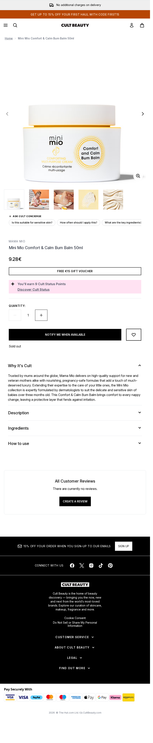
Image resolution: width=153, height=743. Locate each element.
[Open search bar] (15, 25)
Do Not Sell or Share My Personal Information (75, 624)
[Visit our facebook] (72, 565)
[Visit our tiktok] (101, 565)
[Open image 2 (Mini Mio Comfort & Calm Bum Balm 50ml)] (39, 200)
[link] (131, 25)
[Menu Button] (5, 25)
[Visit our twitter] (81, 565)
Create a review (75, 501)
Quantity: (17, 305)
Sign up (123, 546)
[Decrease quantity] (15, 315)
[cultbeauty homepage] (75, 25)
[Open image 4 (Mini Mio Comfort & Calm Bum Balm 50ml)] (88, 200)
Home (9, 38)
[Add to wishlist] (133, 335)
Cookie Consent (75, 618)
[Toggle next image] (143, 114)
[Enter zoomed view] (138, 176)
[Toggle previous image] (7, 114)
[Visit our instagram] (91, 565)
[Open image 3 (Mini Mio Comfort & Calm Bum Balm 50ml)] (64, 200)
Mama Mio (17, 241)
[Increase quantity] (41, 315)
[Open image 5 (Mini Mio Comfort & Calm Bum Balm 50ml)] (113, 200)
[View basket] (142, 25)
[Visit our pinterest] (110, 565)
